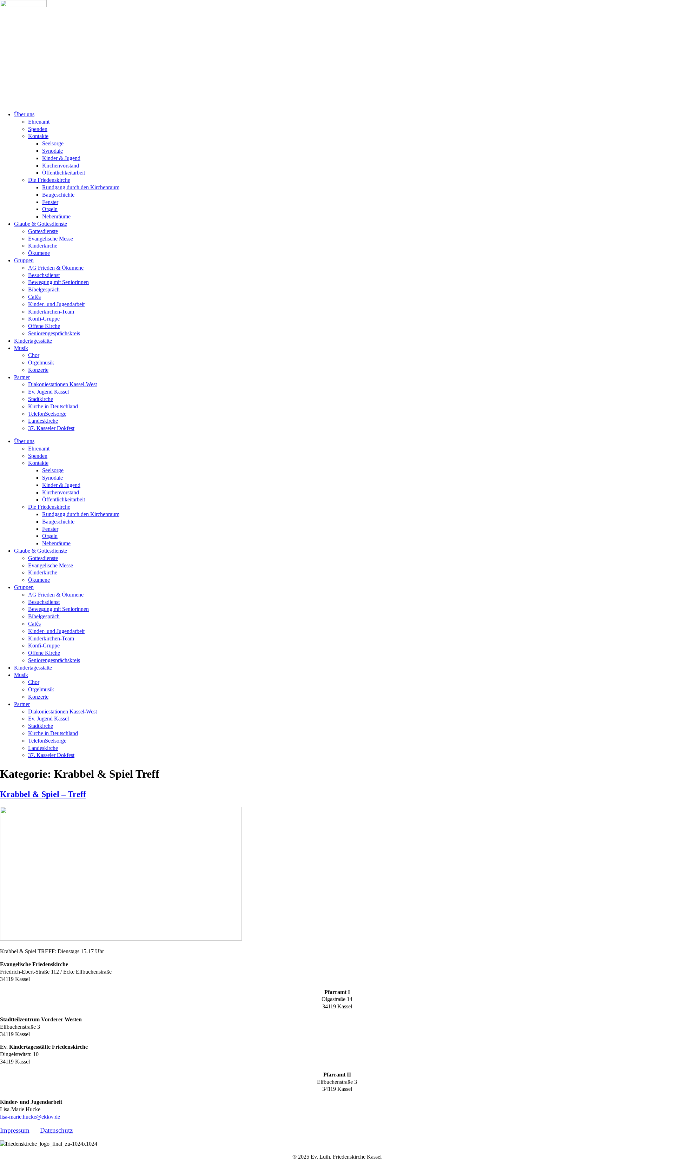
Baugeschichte (58, 195)
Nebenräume (56, 216)
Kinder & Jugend (61, 158)
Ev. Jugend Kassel (48, 392)
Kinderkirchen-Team (51, 312)
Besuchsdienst (44, 275)
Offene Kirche (44, 326)
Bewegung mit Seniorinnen (58, 282)
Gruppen (24, 260)
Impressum (14, 1130)
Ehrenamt (38, 122)
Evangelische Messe (50, 239)
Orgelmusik (41, 362)
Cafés (34, 297)
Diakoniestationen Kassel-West (62, 384)
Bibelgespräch (44, 289)
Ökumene (39, 253)
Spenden (37, 129)
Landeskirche (43, 421)
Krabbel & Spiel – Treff (43, 794)
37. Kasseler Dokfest (51, 428)
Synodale (52, 151)
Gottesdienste (43, 231)
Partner (22, 377)
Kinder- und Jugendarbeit (56, 304)
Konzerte (38, 370)
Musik (21, 348)
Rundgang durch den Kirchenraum (80, 187)
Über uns (24, 114)
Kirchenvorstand (60, 166)
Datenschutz (56, 1130)
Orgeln (50, 209)
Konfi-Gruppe (44, 319)
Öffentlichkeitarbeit (63, 173)
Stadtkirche (40, 399)
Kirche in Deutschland (53, 406)
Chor (33, 355)
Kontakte (38, 136)
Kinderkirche (42, 246)
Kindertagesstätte (33, 341)
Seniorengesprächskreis (54, 333)
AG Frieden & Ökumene (56, 268)
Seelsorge (53, 143)
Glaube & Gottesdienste (40, 224)
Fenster (50, 202)
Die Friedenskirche (49, 180)
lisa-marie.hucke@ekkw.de (30, 1117)
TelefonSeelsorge (47, 414)
